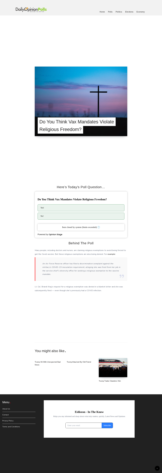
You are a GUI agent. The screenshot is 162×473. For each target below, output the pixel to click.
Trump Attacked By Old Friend (79, 362)
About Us (6, 409)
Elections (129, 12)
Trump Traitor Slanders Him (110, 381)
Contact (5, 415)
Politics (119, 12)
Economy (141, 12)
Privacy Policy (7, 421)
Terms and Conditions (11, 427)
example (111, 254)
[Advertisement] (81, 38)
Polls (110, 12)
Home (102, 12)
